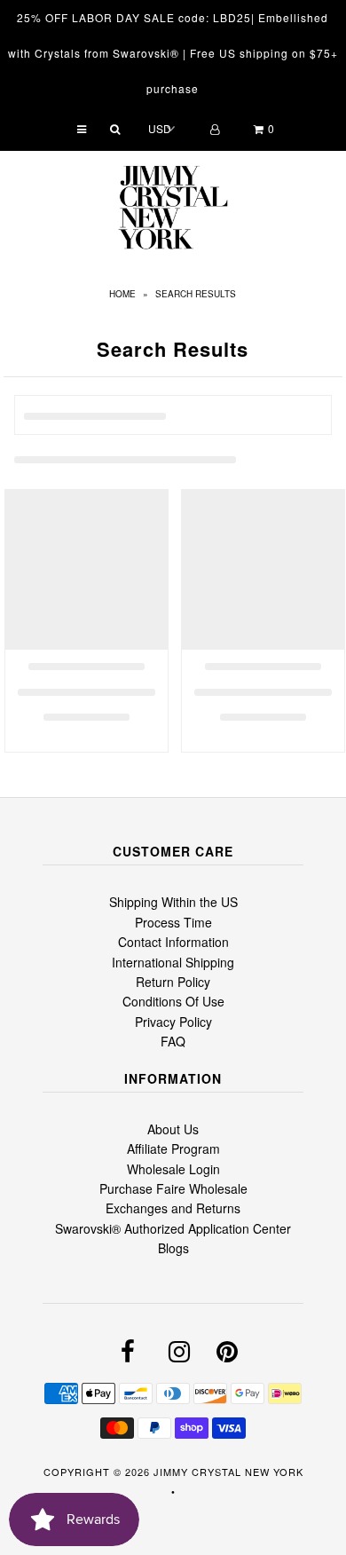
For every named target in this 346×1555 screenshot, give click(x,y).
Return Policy (173, 982)
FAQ (173, 1041)
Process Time (173, 922)
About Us (173, 1129)
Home (122, 294)
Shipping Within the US (173, 902)
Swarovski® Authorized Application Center (173, 1228)
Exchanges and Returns (173, 1208)
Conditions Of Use (173, 1001)
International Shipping (173, 962)
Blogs (173, 1248)
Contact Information (173, 942)
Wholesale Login (173, 1169)
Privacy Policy (173, 1021)
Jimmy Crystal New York (228, 1471)
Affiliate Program (173, 1148)
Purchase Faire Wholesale (173, 1188)
